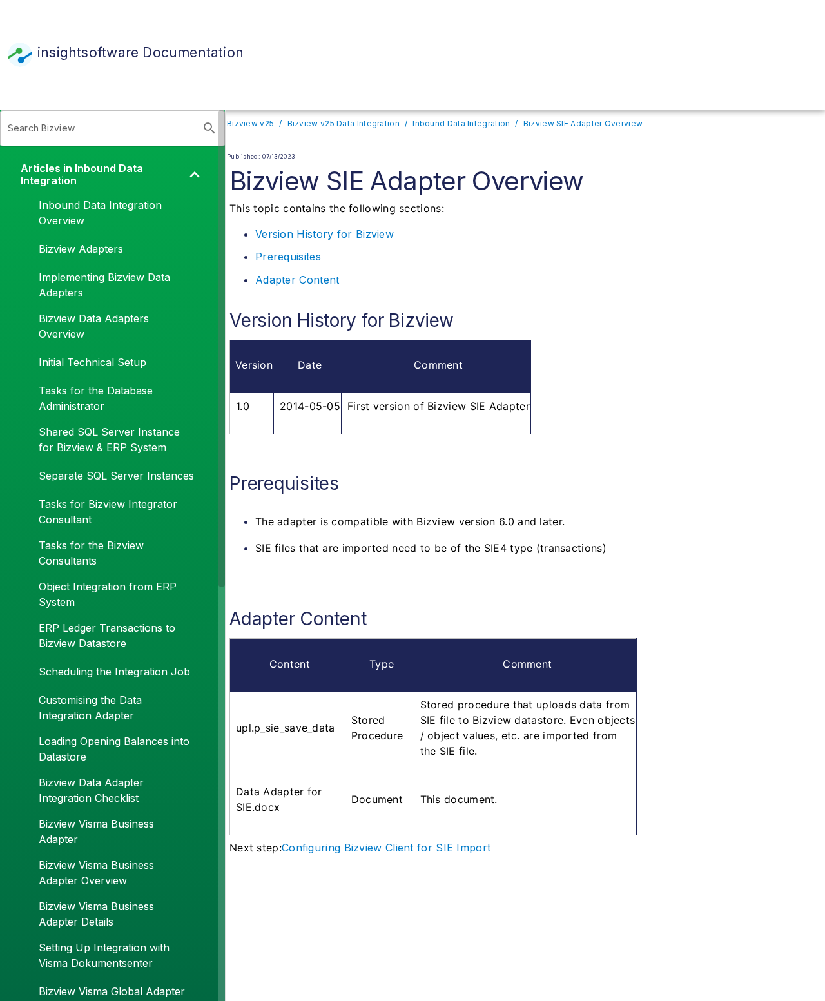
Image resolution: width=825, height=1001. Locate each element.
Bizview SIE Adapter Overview (583, 123)
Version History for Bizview (324, 234)
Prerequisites (288, 256)
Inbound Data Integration (461, 123)
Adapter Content (297, 279)
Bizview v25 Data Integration (343, 123)
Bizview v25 (250, 123)
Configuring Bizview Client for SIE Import (386, 847)
